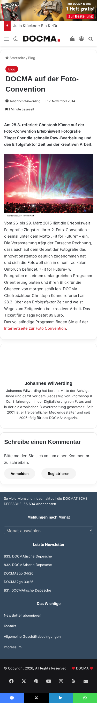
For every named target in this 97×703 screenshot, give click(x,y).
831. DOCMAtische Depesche (27, 590)
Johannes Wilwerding (24, 101)
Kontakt (10, 626)
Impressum (12, 647)
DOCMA (82, 668)
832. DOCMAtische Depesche (28, 565)
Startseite (17, 58)
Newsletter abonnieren (22, 615)
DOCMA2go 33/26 (18, 582)
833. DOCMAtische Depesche (28, 556)
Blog (31, 58)
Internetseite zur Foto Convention (35, 328)
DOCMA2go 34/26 (18, 573)
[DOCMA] (41, 38)
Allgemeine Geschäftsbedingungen (32, 636)
